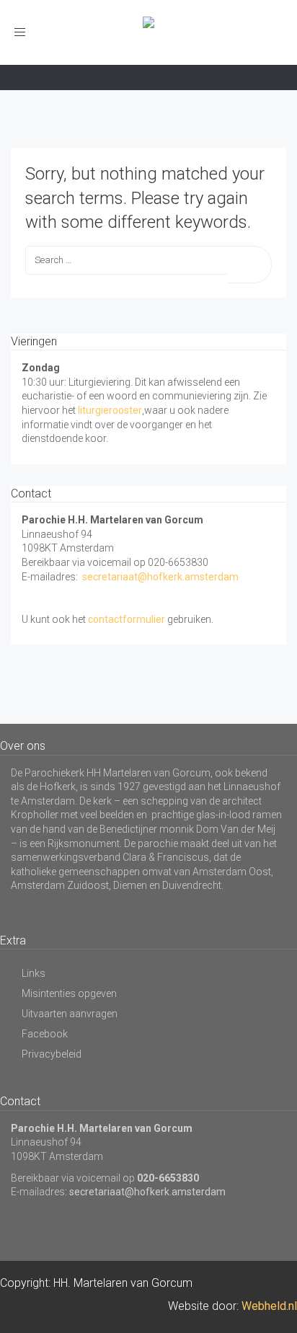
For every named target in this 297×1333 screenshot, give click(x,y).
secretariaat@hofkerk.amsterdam (160, 577)
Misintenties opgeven (69, 993)
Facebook (45, 1034)
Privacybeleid (51, 1054)
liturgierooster (110, 410)
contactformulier (126, 619)
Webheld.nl (269, 1306)
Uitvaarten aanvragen (70, 1013)
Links (33, 973)
